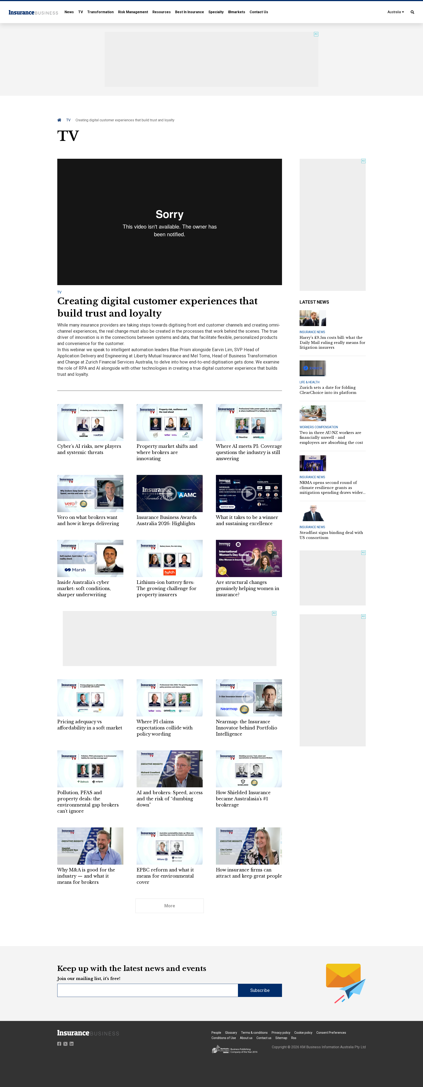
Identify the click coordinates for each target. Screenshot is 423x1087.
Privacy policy (281, 1032)
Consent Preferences (331, 1032)
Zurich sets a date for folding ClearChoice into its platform (328, 390)
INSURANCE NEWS (312, 332)
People (216, 1032)
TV (80, 12)
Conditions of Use (224, 1038)
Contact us (263, 1038)
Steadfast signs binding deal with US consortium (331, 535)
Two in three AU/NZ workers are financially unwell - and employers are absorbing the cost (331, 437)
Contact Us (259, 12)
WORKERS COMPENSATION (319, 427)
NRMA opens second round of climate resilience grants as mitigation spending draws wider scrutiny (331, 487)
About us (246, 1038)
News (69, 12)
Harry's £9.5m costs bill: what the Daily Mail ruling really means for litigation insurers (332, 342)
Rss (293, 1038)
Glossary (231, 1032)
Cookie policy (303, 1032)
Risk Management (133, 12)
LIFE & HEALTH (309, 382)
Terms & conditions (254, 1032)
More (169, 905)
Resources (161, 12)
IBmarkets (236, 12)
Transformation (100, 12)
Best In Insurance (189, 12)
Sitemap (281, 1038)
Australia (395, 12)
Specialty (216, 12)
